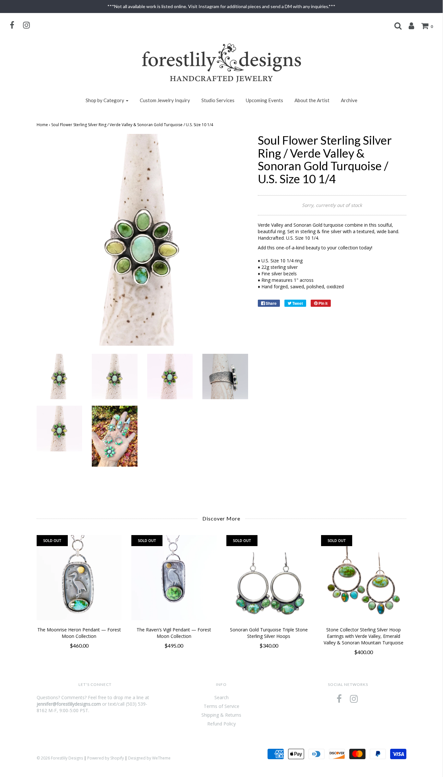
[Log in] (408, 26)
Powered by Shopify (105, 758)
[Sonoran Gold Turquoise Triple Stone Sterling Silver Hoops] (269, 577)
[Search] (394, 26)
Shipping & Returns (221, 715)
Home (42, 124)
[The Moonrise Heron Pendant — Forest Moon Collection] (79, 577)
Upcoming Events (264, 100)
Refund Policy (221, 724)
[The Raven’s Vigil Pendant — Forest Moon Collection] (174, 577)
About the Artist (311, 100)
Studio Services (217, 100)
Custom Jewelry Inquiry (165, 100)
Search (221, 697)
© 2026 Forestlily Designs (60, 758)
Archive (349, 100)
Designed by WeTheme (149, 758)
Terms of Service (221, 706)
